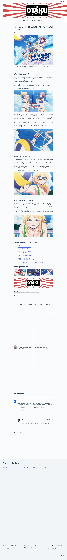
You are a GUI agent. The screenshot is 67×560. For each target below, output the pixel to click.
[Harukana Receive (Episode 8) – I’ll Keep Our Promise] (54, 504)
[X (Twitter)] (61, 1)
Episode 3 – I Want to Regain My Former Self (27, 249)
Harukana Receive (29, 32)
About (27, 20)
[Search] (3, 20)
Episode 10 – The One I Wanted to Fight (26, 259)
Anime (35, 20)
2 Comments (35, 32)
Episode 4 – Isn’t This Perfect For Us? (25, 251)
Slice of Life (30, 304)
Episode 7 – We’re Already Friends (25, 255)
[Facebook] (60, 1)
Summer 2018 (41, 304)
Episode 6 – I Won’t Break (23, 254)
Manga (38, 20)
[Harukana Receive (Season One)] (33, 504)
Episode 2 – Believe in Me (23, 248)
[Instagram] (63, 555)
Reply (52, 400)
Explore (31, 20)
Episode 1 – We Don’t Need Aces (24, 247)
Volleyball (48, 304)
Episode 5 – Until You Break (23, 252)
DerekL (19, 400)
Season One (18, 245)
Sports (35, 304)
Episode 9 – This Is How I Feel (24, 258)
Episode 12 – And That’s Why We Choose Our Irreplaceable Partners (31, 262)
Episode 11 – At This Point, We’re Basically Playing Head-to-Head (31, 261)
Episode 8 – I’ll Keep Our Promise (24, 256)
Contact (42, 20)
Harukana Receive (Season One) (30, 545)
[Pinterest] (63, 1)
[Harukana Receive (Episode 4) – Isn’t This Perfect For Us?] (12, 504)
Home (24, 20)
